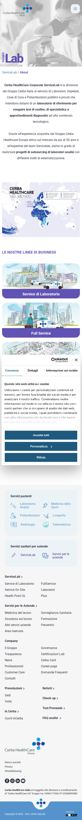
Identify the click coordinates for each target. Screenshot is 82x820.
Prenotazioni (13, 688)
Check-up (49, 698)
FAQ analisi (51, 718)
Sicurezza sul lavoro (18, 619)
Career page (49, 666)
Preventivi (47, 625)
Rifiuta (41, 457)
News (8, 660)
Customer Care (15, 672)
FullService (48, 583)
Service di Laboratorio (19, 583)
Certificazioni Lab (52, 654)
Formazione (49, 619)
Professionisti (14, 666)
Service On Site (15, 590)
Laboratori (48, 590)
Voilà (8, 701)
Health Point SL (15, 596)
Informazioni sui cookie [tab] (62, 370)
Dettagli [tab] (33, 370)
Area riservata (14, 631)
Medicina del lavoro (18, 613)
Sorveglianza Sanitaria (56, 613)
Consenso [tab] (12, 370)
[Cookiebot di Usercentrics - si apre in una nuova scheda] (51, 360)
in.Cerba (10, 711)
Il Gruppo (11, 648)
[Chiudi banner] (76, 360)
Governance (49, 648)
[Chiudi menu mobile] (75, 8)
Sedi (8, 695)
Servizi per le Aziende (20, 606)
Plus (44, 596)
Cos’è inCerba (14, 718)
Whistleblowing (13, 771)
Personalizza (38, 446)
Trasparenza (13, 654)
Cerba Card (48, 660)
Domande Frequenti (54, 672)
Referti (47, 688)
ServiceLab (10, 72)
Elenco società (13, 762)
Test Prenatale (53, 708)
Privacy (9, 766)
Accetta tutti (41, 435)
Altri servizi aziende (18, 625)
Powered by (70, 812)
